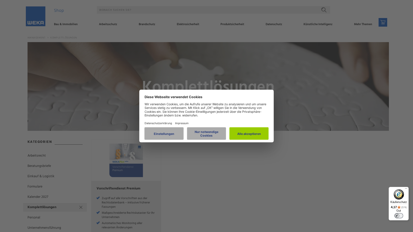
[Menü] (406, 189)
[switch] (399, 215)
